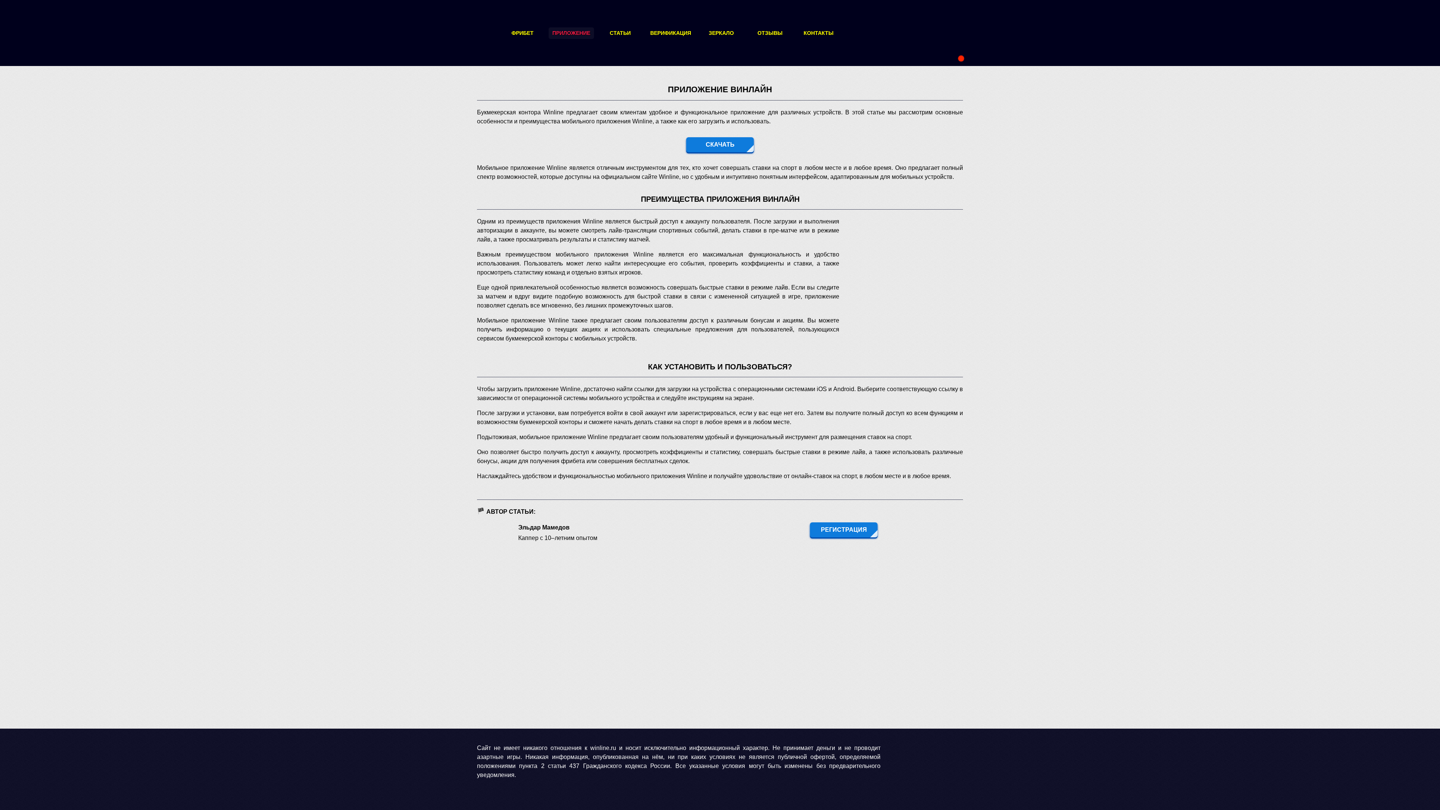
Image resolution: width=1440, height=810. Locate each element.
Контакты (819, 33)
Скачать (720, 144)
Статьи (620, 33)
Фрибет (523, 33)
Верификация (670, 33)
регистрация (844, 529)
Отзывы (770, 33)
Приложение (571, 33)
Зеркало (721, 33)
